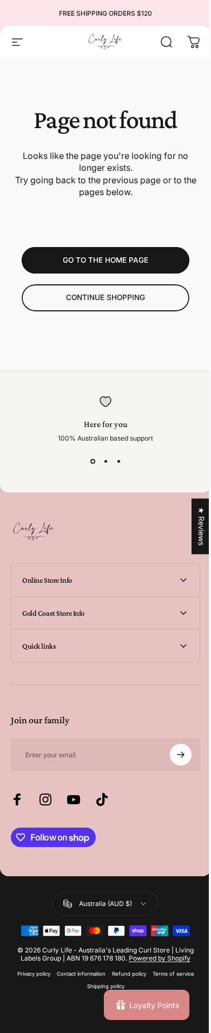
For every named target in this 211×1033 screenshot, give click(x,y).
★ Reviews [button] (193, 526)
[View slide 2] (105, 461)
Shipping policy (101, 986)
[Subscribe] (172, 754)
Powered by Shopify (156, 958)
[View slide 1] (92, 461)
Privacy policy (29, 974)
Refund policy (125, 974)
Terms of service (169, 974)
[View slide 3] (118, 461)
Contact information (76, 974)
